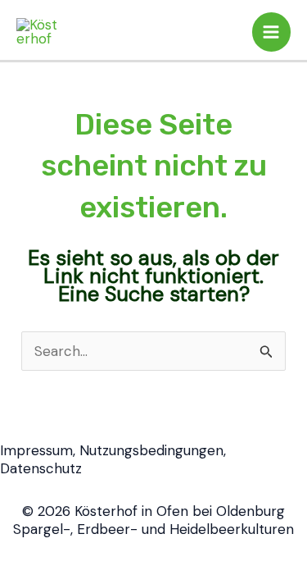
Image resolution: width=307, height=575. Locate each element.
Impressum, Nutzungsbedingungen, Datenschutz (113, 459)
